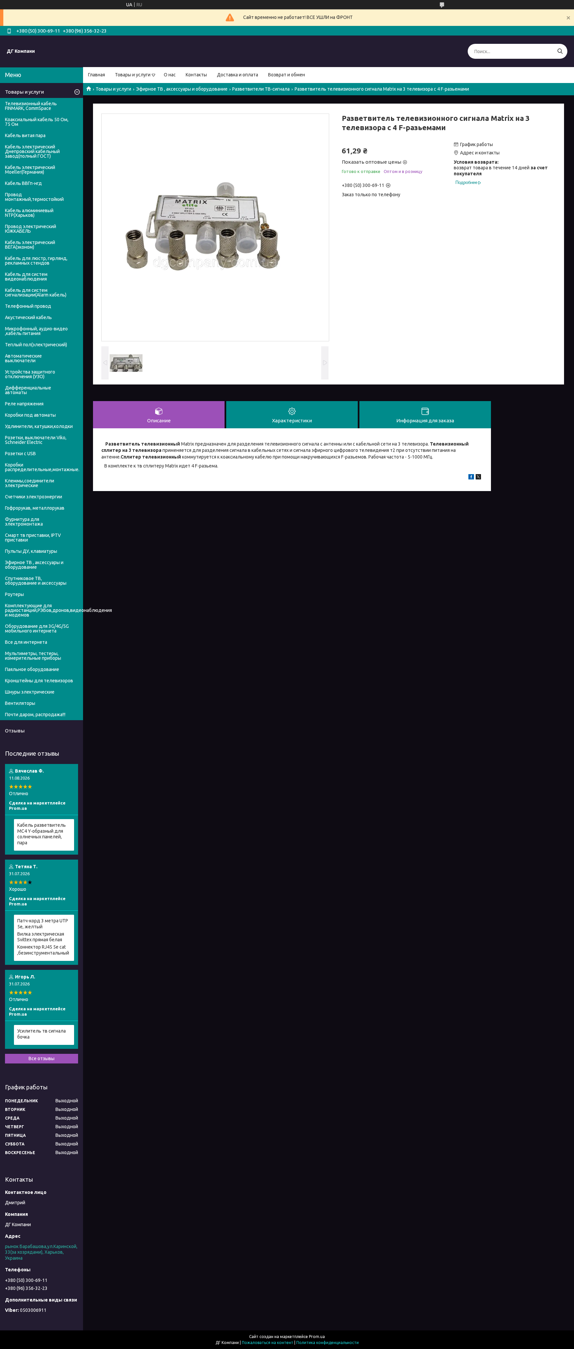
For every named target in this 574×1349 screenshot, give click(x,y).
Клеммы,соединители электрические (29, 483)
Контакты (196, 74)
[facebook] (471, 477)
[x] (478, 477)
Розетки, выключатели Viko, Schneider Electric (35, 440)
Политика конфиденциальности (327, 1342)
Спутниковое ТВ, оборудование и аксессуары (35, 581)
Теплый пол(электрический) (36, 344)
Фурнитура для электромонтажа (24, 522)
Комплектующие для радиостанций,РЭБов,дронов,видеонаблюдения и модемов (44, 610)
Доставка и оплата (237, 74)
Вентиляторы (20, 703)
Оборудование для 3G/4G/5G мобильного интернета (37, 628)
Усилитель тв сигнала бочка (41, 1034)
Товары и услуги (132, 74)
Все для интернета (26, 642)
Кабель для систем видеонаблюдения (26, 277)
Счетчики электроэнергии (33, 496)
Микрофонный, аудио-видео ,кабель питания (36, 331)
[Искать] (559, 51)
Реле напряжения (24, 403)
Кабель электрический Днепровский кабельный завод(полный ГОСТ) (32, 151)
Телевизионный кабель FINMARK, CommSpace (31, 106)
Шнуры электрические (29, 692)
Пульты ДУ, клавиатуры (31, 551)
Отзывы (15, 730)
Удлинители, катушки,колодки (39, 426)
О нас (170, 74)
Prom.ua (317, 1336)
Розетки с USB (20, 453)
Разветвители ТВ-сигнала (261, 89)
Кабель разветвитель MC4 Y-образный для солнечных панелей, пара (41, 833)
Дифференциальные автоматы (28, 390)
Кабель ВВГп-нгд (23, 183)
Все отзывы (41, 1058)
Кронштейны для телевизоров (39, 680)
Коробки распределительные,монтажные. (42, 467)
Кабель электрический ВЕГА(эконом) (30, 245)
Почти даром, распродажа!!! (35, 714)
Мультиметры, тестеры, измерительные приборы (33, 656)
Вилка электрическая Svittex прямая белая (40, 937)
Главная (96, 74)
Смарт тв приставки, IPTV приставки (33, 538)
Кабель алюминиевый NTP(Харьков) (29, 213)
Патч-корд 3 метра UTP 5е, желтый (42, 923)
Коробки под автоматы (30, 415)
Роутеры (14, 594)
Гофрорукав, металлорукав (34, 508)
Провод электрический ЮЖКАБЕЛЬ (30, 229)
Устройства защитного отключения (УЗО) (30, 374)
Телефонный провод (28, 306)
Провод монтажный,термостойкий (34, 197)
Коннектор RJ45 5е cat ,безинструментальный (43, 950)
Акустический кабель (28, 317)
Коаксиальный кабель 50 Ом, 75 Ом (36, 122)
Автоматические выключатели (23, 358)
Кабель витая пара (25, 135)
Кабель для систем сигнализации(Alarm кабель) (35, 292)
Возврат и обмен (286, 74)
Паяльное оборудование (32, 669)
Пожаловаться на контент (267, 1342)
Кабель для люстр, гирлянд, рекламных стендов (36, 261)
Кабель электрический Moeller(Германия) (30, 170)
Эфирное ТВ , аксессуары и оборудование (182, 89)
